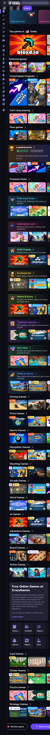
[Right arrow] (44, 17)
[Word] (3, 104)
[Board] (3, 59)
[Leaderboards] (3, 40)
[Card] (3, 63)
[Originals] (3, 32)
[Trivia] (3, 100)
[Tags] (3, 110)
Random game (17, 726)
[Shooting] (3, 83)
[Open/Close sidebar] (4, 3)
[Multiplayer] (3, 36)
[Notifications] (18, 8)
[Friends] (4, 8)
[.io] (3, 75)
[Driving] (3, 71)
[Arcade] (3, 54)
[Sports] (3, 91)
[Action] (3, 46)
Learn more (17, 616)
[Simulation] (3, 87)
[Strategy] (3, 96)
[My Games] (11, 8)
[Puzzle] (3, 79)
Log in (27, 8)
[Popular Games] (3, 24)
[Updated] (3, 28)
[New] (3, 19)
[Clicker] (3, 67)
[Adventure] (3, 50)
